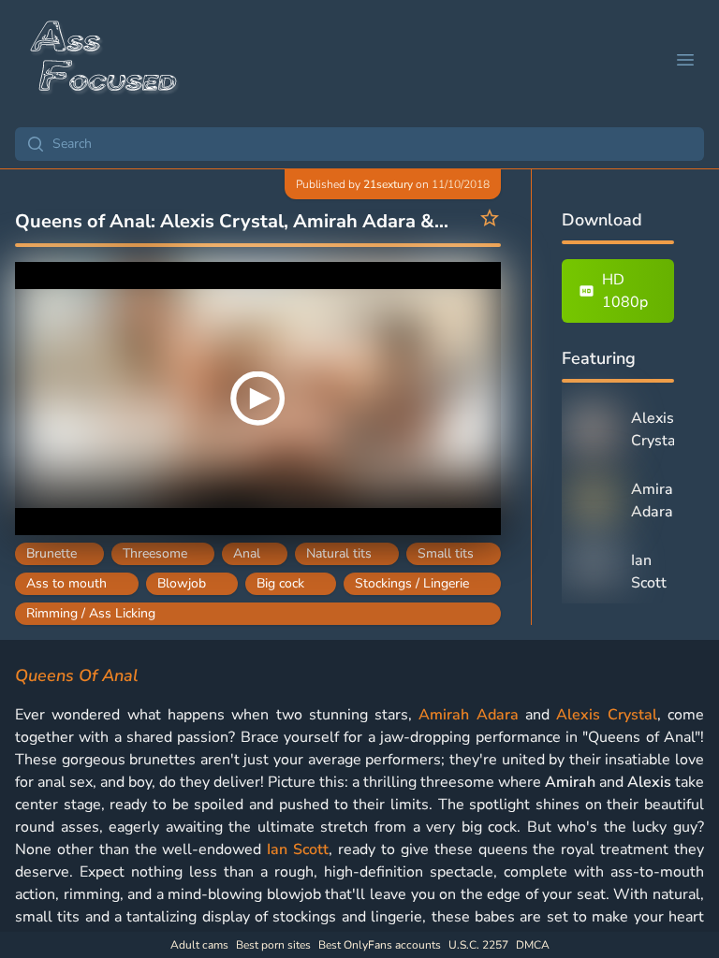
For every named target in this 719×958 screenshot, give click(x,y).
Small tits (446, 553)
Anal (246, 553)
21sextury (388, 184)
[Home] (104, 60)
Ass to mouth (66, 583)
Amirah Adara (468, 714)
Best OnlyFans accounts (379, 944)
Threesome (155, 553)
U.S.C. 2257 (478, 944)
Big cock (280, 583)
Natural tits (339, 553)
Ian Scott (298, 849)
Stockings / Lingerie (412, 583)
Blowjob (181, 583)
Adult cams (199, 944)
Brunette (51, 553)
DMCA (533, 944)
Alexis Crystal (606, 714)
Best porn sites (273, 944)
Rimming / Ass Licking (90, 613)
